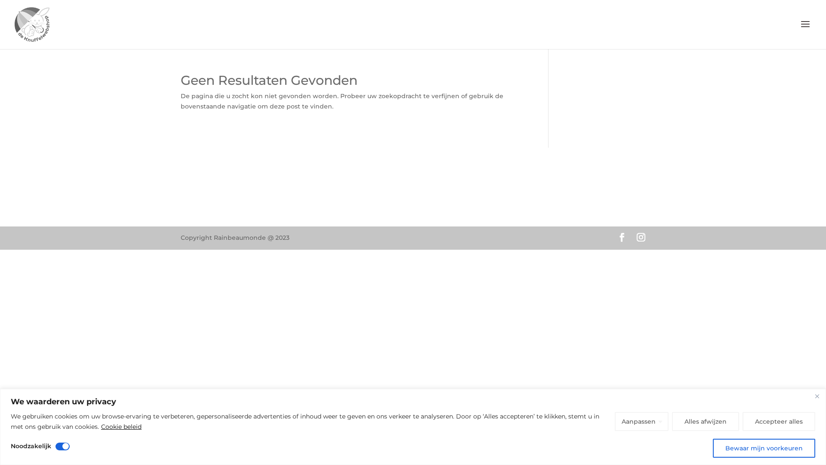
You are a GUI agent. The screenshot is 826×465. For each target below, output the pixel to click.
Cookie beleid (121, 427)
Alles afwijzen (705, 421)
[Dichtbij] (817, 396)
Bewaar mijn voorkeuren (764, 448)
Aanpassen (639, 421)
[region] (413, 427)
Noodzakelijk (31, 446)
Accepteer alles (779, 421)
